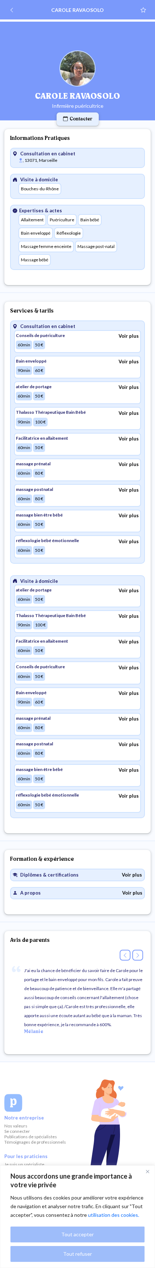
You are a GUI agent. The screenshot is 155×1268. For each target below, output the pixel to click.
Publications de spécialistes (30, 1136)
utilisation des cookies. (113, 1215)
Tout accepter (77, 1234)
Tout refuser (77, 1254)
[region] (77, 1216)
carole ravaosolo (77, 10)
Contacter (81, 119)
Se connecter (17, 1131)
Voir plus (129, 336)
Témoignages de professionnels (35, 1142)
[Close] (147, 1171)
